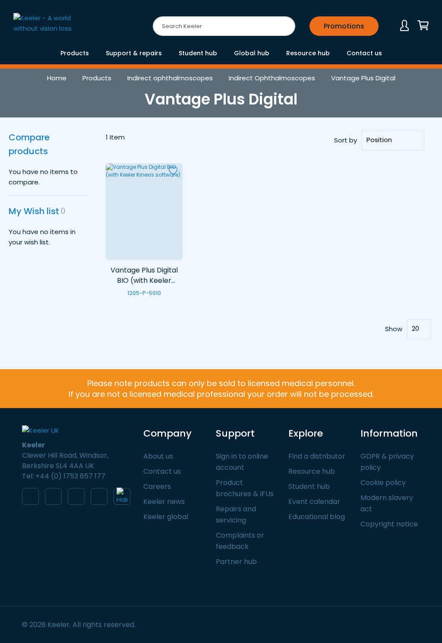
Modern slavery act (386, 503)
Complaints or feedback (240, 540)
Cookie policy (383, 483)
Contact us (162, 471)
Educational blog (316, 517)
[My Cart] (423, 26)
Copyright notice (389, 524)
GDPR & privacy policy (387, 461)
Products (96, 77)
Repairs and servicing (236, 514)
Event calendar (314, 502)
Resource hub (311, 471)
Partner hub (236, 562)
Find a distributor (316, 456)
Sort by (345, 139)
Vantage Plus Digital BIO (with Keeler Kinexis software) (144, 281)
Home (56, 77)
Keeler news (164, 502)
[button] (173, 171)
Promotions (344, 26)
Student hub (309, 486)
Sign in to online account (242, 461)
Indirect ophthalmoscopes (170, 77)
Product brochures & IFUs (245, 488)
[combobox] (224, 26)
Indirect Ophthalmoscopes (272, 77)
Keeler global (165, 517)
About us (158, 456)
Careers (157, 486)
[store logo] (50, 27)
